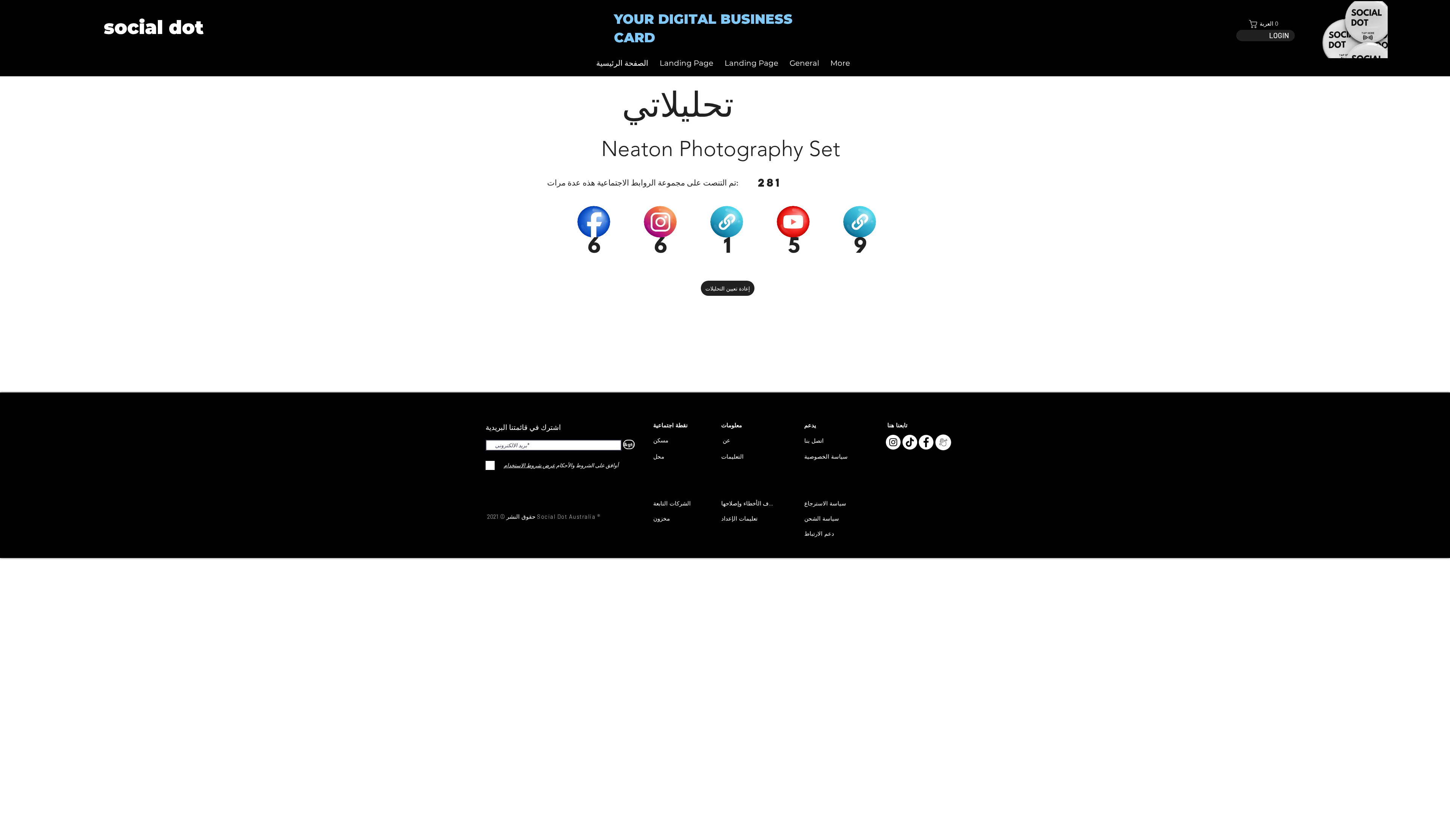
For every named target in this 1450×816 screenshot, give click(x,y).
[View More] (153, 27)
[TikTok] (909, 442)
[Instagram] (893, 442)
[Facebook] (926, 442)
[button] (1265, 24)
